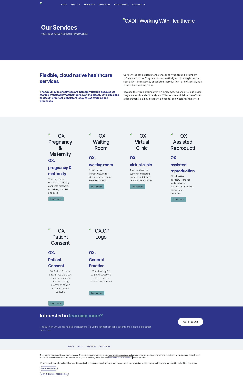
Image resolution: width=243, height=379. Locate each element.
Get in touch (190, 321)
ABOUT (80, 346)
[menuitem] (63, 4)
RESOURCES (104, 346)
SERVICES (91, 346)
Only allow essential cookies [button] (54, 373)
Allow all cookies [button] (48, 368)
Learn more (56, 199)
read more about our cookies (120, 357)
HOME (71, 346)
